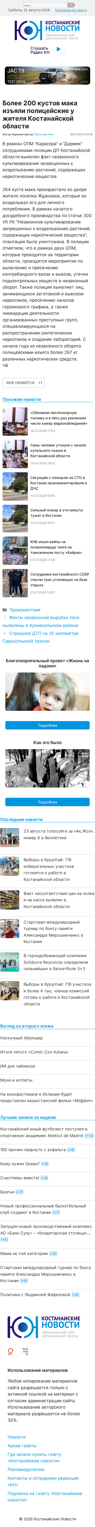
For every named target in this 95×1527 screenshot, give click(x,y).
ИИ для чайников (17, 1066)
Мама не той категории (24, 1253)
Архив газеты (22, 1445)
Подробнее (47, 725)
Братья (7, 1191)
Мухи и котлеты (16, 1080)
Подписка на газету (71, 10)
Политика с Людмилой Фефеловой (35, 1294)
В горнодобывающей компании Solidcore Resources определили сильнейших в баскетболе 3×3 (56, 962)
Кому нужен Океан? (20, 1163)
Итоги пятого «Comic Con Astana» (34, 1051)
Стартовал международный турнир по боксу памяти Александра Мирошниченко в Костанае (45, 1274)
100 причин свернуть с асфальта (33, 1149)
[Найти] (71, 5)
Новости (17, 1437)
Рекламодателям (26, 1469)
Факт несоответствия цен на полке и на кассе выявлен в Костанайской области (59, 900)
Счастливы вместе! (19, 1177)
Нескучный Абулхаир (21, 1037)
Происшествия (44, 134)
